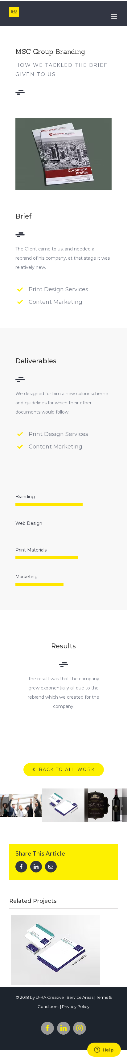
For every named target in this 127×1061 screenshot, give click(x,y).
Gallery (21, 799)
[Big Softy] (55, 950)
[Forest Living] (105, 805)
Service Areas (80, 997)
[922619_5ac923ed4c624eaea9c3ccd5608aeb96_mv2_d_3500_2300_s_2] (63, 120)
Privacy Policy (75, 1006)
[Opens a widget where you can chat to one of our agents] (104, 1050)
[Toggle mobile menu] (114, 16)
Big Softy (44, 943)
